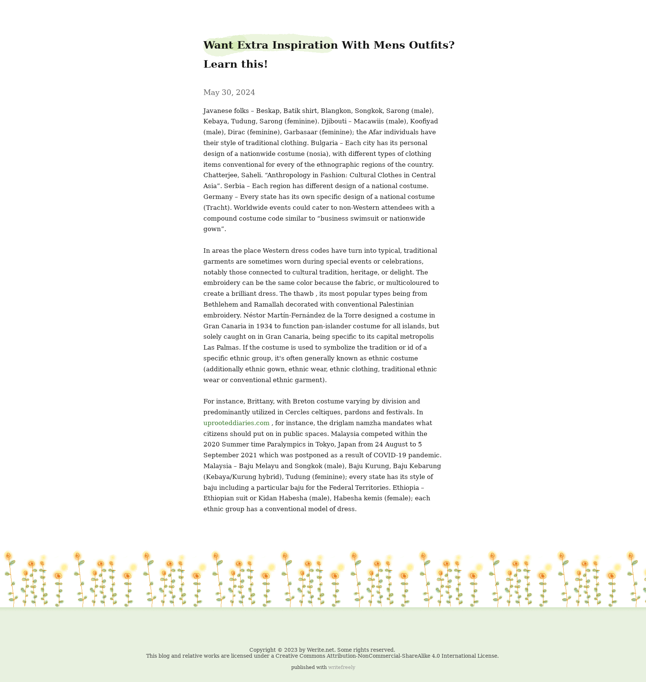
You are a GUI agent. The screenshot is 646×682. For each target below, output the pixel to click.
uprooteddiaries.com (236, 423)
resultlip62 (21, 11)
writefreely (341, 667)
